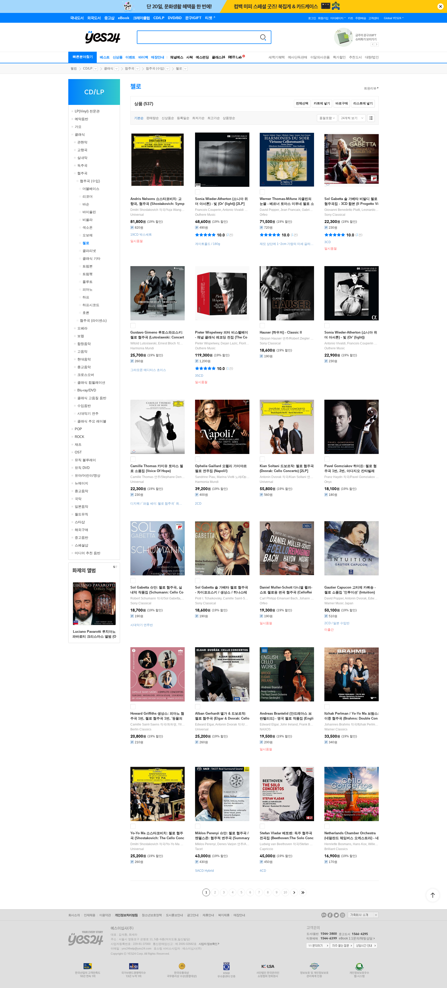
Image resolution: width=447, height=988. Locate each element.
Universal (137, 215)
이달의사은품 (320, 57)
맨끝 (303, 892)
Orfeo (263, 215)
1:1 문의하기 (318, 946)
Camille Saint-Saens (237, 598)
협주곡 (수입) (155, 68)
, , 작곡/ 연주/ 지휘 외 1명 (222, 598)
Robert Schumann (143, 598)
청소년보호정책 (152, 915)
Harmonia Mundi (142, 348)
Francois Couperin (208, 210)
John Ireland (289, 724)
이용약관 (105, 915)
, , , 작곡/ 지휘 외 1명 (351, 844)
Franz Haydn (333, 477)
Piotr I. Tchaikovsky (208, 598)
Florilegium (247, 343)
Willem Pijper (377, 844)
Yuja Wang (173, 210)
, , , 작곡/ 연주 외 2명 (287, 598)
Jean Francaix (290, 210)
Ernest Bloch (167, 343)
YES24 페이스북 (330, 915)
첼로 (179, 68)
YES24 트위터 (336, 915)
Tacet (199, 849)
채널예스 (176, 57)
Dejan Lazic (229, 343)
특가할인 (339, 57)
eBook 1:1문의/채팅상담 (356, 938)
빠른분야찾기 (83, 57)
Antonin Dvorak (270, 477)
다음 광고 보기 (377, 44)
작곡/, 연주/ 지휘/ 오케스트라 (157, 598)
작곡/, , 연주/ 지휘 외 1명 (157, 210)
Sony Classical (334, 215)
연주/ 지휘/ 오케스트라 (287, 338)
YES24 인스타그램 (342, 915)
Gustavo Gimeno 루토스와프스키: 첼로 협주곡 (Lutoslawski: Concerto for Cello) (157, 337)
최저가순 (198, 118)
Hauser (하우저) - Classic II (281, 332)
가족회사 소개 (363, 915)
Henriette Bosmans (337, 844)
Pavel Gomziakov (362, 477)
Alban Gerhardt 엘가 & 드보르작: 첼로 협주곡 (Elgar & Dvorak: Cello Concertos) (222, 718)
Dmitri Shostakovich (144, 210)
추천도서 (355, 57)
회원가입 (323, 18)
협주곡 (129, 68)
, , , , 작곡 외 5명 (287, 210)
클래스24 (218, 57)
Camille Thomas (141, 477)
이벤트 (130, 57)
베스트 (105, 57)
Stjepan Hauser (271, 338)
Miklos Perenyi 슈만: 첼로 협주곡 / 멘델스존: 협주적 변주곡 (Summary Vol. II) (222, 838)
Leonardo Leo (372, 210)
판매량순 (152, 118)
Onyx (328, 482)
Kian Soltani (297, 477)
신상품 (118, 57)
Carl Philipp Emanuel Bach (279, 598)
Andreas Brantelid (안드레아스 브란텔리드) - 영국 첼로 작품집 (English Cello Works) (287, 718)
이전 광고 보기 (372, 44)
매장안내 (157, 57)
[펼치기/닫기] (73, 111)
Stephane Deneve (174, 477)
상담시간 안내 (365, 946)
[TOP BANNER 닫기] (440, 6)
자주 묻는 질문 (341, 946)
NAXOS (265, 729)
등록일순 (183, 118)
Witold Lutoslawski (143, 343)
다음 (294, 892)
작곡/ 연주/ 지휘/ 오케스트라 (287, 477)
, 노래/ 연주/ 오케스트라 (222, 477)
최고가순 (213, 118)
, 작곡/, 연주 (222, 210)
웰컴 (74, 68)
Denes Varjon (226, 844)
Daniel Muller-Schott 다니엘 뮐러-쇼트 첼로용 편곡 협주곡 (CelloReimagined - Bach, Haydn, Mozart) (286, 592)
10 (285, 892)
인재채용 (89, 915)
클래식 (108, 68)
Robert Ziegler (299, 338)
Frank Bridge (308, 724)
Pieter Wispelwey (207, 343)
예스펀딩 (202, 57)
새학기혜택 (277, 57)
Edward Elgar (377, 598)
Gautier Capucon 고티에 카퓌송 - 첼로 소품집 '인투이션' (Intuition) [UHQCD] (350, 592)
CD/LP (87, 68)
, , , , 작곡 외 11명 (351, 598)
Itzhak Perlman (368, 724)
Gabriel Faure (311, 210)
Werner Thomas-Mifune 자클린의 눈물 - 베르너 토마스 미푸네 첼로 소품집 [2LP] (287, 204)
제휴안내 (208, 915)
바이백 (143, 57)
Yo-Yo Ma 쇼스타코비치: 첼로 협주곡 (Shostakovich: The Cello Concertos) (157, 838)
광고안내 (192, 915)
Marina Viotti (225, 477)
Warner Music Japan (338, 603)
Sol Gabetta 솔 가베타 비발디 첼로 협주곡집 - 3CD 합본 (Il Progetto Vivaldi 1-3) (351, 204)
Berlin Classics (140, 729)
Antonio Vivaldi (233, 210)
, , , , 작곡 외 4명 (351, 210)
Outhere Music (205, 215)
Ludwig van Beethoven (276, 844)
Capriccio (266, 849)
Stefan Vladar (309, 844)
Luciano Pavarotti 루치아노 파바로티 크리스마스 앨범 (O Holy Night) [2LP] (94, 636)
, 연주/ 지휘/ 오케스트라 (222, 844)
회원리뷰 (370, 88)
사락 (189, 57)
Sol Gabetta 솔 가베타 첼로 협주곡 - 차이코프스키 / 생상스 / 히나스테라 (221, 592)
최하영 (171, 724)
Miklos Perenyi (205, 844)
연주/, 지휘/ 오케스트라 (157, 477)
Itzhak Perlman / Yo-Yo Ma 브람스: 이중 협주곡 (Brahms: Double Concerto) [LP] (351, 718)
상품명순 (229, 118)
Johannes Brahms (337, 724)
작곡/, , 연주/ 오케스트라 (287, 844)
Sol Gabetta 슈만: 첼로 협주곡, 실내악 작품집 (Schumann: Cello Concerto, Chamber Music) (156, 592)
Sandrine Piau (205, 477)
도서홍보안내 (174, 915)
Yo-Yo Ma (173, 844)
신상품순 (168, 118)
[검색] (263, 37)
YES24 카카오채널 (323, 915)
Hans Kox (360, 844)
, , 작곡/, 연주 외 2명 (287, 724)
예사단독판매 (297, 57)
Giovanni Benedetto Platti (342, 210)
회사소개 (74, 915)
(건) (229, 235)
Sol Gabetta (172, 598)
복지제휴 (223, 915)
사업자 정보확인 (208, 943)
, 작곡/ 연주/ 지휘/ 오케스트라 (157, 343)
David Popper (269, 210)
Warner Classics (335, 729)
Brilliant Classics (336, 849)
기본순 (139, 118)
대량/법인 (372, 57)
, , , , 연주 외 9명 (222, 343)
